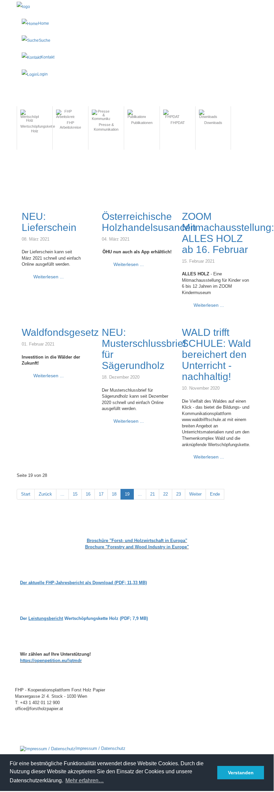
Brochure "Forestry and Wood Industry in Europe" (137, 546)
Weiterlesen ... (48, 276)
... (62, 494)
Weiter (195, 494)
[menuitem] (34, 124)
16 (88, 494)
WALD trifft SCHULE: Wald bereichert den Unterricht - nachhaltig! (216, 354)
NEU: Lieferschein (49, 222)
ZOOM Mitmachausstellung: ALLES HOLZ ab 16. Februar (228, 233)
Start (25, 494)
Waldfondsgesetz (60, 332)
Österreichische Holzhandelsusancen (149, 222)
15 (75, 494)
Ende (215, 494)
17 (101, 494)
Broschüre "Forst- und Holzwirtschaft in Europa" (137, 540)
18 (114, 494)
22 (165, 494)
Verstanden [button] (241, 772)
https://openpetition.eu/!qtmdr (51, 660)
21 (152, 494)
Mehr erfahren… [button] (84, 780)
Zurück (45, 494)
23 (178, 494)
